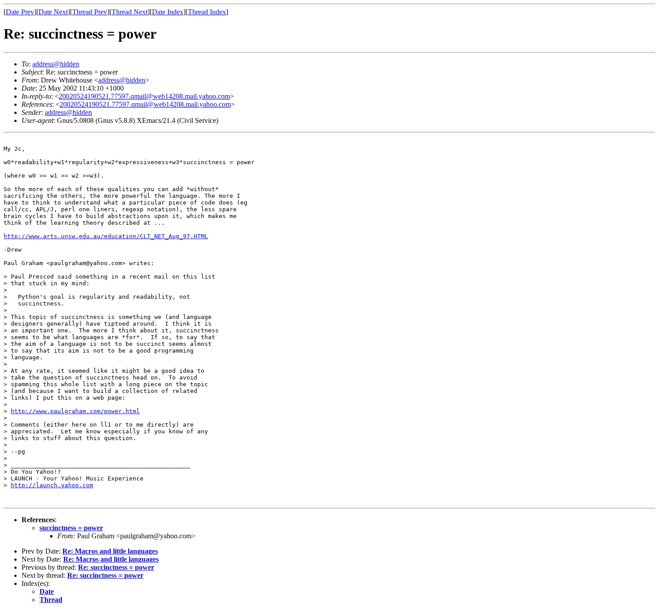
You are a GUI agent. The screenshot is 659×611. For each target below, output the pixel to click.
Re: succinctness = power (116, 567)
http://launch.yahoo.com (52, 485)
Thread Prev (89, 12)
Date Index (167, 12)
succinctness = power (71, 528)
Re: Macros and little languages (110, 551)
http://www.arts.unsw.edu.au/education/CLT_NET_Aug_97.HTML (106, 236)
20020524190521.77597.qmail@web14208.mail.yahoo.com (144, 96)
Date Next (53, 12)
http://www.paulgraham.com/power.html (75, 411)
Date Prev (20, 12)
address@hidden (55, 64)
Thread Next (129, 12)
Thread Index (207, 12)
